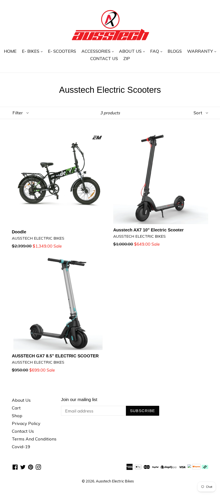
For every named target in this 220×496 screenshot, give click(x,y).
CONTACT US (104, 58)
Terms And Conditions (34, 439)
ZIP (126, 58)
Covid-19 (21, 446)
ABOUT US (131, 51)
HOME (10, 51)
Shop (17, 415)
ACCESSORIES (96, 51)
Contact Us (23, 431)
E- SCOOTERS (62, 51)
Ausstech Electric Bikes (115, 481)
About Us (21, 400)
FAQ (155, 51)
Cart (16, 408)
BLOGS (175, 51)
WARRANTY (200, 51)
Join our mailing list (79, 399)
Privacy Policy (26, 423)
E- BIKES (31, 51)
